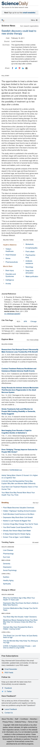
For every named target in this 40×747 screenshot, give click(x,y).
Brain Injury (10, 270)
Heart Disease (11, 255)
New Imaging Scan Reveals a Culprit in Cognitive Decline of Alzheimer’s (16, 431)
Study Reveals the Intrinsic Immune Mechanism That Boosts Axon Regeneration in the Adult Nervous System (20, 390)
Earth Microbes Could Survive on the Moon (18, 514)
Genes (8, 258)
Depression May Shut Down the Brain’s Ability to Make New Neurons (20, 604)
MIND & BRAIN (6, 560)
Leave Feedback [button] (11, 709)
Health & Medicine (10, 245)
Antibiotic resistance (29, 262)
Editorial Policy (20, 722)
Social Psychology (10, 570)
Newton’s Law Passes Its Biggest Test (17, 520)
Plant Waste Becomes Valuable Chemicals (18, 507)
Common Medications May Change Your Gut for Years (20, 609)
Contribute (24, 719)
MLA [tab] (18, 321)
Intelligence (10, 280)
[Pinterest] (19, 68)
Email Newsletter (11, 669)
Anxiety (8, 283)
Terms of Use (33, 722)
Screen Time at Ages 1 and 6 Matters (16, 537)
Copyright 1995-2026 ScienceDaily (16, 725)
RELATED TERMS (28, 240)
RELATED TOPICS (8, 240)
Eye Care (6, 557)
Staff (16, 719)
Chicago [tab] (33, 321)
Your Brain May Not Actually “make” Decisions (20, 616)
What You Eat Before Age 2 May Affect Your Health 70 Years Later (19, 599)
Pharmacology (8, 553)
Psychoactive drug (30, 256)
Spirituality (7, 583)
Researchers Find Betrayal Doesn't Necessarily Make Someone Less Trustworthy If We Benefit (20, 350)
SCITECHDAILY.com (16, 470)
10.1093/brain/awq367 (12, 313)
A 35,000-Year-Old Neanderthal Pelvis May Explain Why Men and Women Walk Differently (18, 482)
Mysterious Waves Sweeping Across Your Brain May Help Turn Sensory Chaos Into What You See (20, 622)
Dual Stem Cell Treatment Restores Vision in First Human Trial (20, 488)
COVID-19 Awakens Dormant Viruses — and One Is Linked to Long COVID (19, 647)
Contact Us (9, 712)
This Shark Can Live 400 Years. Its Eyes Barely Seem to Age (20, 636)
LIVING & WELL (6, 574)
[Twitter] (16, 68)
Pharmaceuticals (12, 262)
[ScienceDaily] (15, 3)
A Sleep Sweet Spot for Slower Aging (16, 534)
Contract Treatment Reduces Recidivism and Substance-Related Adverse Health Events (19, 369)
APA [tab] (25, 321)
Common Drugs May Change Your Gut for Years (20, 524)
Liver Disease (8, 550)
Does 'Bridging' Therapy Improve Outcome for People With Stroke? (19, 450)
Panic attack (30, 251)
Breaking (5, 502)
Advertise (33, 719)
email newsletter (29, 12)
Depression (7, 567)
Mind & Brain (8, 266)
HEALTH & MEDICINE (8, 547)
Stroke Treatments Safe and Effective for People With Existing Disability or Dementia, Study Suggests (18, 411)
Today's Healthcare (10, 250)
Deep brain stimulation (30, 271)
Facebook (8, 688)
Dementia (6, 563)
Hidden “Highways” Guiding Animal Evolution (19, 511)
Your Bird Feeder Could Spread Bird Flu (17, 527)
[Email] (26, 68)
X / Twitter (8, 691)
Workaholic (30, 244)
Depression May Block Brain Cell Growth (18, 517)
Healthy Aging (8, 580)
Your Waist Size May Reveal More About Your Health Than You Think (18, 493)
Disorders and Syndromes (11, 275)
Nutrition (6, 577)
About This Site (7, 719)
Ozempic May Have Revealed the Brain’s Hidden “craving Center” (18, 628)
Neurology (29, 267)
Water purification (32, 276)
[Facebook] (12, 68)
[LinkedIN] (23, 68)
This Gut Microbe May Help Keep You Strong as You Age (20, 642)
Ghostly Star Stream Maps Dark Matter (17, 530)
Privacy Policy (8, 722)
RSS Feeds (9, 672)
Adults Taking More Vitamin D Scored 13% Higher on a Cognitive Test (20, 476)
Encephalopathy (31, 248)
